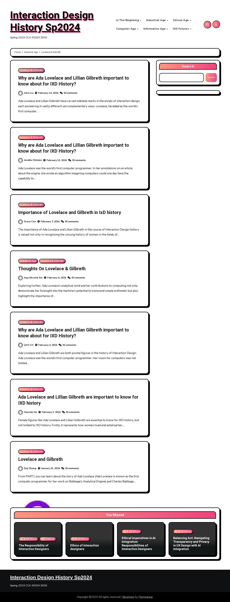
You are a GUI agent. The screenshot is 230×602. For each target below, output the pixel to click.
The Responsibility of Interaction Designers (34, 547)
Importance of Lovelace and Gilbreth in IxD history (69, 212)
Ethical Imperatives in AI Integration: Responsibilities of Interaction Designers (138, 543)
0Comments (70, 93)
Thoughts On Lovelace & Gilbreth (52, 268)
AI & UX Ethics (28, 538)
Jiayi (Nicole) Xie (33, 277)
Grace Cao (30, 221)
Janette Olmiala (33, 160)
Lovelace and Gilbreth (40, 459)
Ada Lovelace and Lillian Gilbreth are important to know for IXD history (78, 400)
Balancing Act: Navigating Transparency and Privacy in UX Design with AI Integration (191, 543)
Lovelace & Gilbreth (31, 70)
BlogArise (128, 597)
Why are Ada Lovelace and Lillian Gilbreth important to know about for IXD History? (73, 81)
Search (188, 66)
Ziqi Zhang (30, 468)
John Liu (28, 93)
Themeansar (145, 597)
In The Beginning (128, 20)
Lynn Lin (29, 344)
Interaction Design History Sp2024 (52, 21)
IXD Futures (181, 29)
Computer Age (126, 29)
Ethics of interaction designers (84, 547)
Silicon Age (181, 20)
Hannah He (30, 412)
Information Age (154, 29)
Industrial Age (156, 20)
